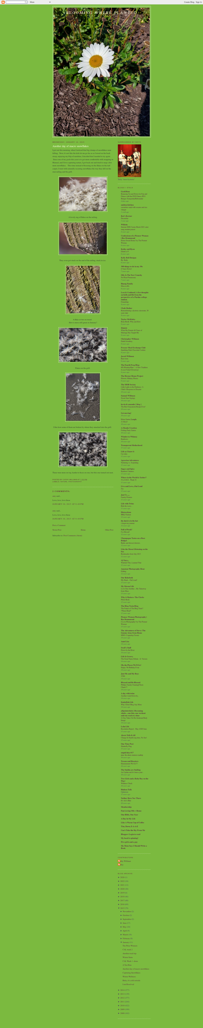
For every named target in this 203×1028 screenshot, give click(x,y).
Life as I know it (127, 451)
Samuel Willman (128, 395)
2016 (122, 904)
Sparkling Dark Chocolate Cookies (133, 350)
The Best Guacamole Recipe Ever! (133, 406)
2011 (122, 1001)
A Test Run (127, 965)
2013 (122, 994)
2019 (122, 892)
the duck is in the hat (129, 520)
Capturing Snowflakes (131, 972)
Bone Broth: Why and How (131, 321)
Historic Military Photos (129, 378)
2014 (122, 990)
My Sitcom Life (127, 586)
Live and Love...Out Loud (131, 486)
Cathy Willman (125, 861)
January (126, 942)
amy (54, 496)
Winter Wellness (129, 976)
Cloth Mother (126, 308)
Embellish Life (127, 702)
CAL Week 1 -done (130, 961)
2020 (122, 888)
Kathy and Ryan (128, 249)
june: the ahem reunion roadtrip (132, 755)
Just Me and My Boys (130, 673)
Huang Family (127, 283)
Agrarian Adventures (130, 460)
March (125, 934)
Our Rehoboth (127, 577)
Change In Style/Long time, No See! (134, 737)
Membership (126, 806)
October (126, 915)
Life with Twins (127, 503)
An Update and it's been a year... (132, 772)
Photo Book (125, 599)
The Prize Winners (130, 945)
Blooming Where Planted (101, 12)
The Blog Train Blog (129, 605)
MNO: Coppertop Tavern (130, 635)
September (127, 919)
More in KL (125, 286)
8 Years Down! (126, 269)
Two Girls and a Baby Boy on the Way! (134, 779)
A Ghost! (124, 421)
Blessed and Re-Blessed (130, 682)
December (124, 218)
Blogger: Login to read (130, 834)
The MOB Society (128, 384)
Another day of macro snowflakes (70, 146)
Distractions (126, 512)
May (124, 926)
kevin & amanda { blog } (131, 404)
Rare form (124, 358)
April (125, 930)
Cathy (121, 864)
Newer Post (56, 529)
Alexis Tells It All (128, 735)
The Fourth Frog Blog (130, 364)
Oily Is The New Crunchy (131, 275)
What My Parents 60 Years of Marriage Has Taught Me (131, 331)
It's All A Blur (126, 800)
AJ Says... (125, 560)
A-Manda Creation (129, 427)
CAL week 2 (128, 949)
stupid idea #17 (127, 752)
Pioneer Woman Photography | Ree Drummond (134, 618)
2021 (122, 885)
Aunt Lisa (125, 641)
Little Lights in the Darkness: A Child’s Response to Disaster (132, 388)
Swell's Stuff (126, 647)
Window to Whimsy (129, 436)
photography (75, 481)
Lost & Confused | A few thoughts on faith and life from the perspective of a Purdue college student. (134, 296)
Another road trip (129, 953)
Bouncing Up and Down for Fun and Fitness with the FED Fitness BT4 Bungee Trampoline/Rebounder (134, 196)
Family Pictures (126, 497)
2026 (122, 877)
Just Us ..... (125, 494)
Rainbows (124, 439)
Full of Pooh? (126, 529)
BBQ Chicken (126, 514)
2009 (122, 1009)
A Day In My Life (128, 818)
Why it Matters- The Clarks (132, 597)
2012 (122, 997)
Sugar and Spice (127, 468)
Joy (122, 488)
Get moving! (126, 413)
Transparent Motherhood (131, 445)
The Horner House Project (132, 375)
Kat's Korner (126, 215)
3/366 (123, 676)
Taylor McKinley (128, 319)
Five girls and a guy (129, 841)
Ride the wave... (126, 506)
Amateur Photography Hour (133, 568)
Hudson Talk (126, 789)
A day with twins (127, 693)
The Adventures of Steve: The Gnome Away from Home (133, 631)
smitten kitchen (127, 204)
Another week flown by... (130, 696)
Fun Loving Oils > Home (131, 810)
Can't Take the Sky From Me (133, 830)
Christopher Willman (130, 338)
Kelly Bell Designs (128, 257)
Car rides (124, 454)
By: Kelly (124, 260)
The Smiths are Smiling (131, 769)
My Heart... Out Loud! (129, 580)
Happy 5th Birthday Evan (130, 667)
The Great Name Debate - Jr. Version (134, 659)
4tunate (124, 327)
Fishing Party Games (128, 430)
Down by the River (127, 650)
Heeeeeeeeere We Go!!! (129, 763)
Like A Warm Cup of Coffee (132, 822)
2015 (122, 908)
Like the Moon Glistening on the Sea (134, 550)
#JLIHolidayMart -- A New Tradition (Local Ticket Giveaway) (134, 368)
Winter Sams (128, 957)
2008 (122, 1013)
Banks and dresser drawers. (130, 543)
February (126, 938)
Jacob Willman (127, 356)
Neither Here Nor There (131, 798)
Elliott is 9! (125, 251)
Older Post (109, 529)
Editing (123, 571)
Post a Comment (59, 525)
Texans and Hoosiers (129, 761)
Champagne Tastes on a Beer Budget (133, 539)
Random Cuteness (127, 471)
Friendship (125, 302)
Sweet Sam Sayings (128, 398)
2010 (122, 1005)
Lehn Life (125, 726)
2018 (122, 896)
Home (83, 529)
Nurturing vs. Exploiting (129, 462)
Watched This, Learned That (131, 562)
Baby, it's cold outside (131, 980)
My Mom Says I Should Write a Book (134, 846)
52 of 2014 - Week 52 (128, 480)
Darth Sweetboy (126, 341)
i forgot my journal (127, 523)
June (124, 923)
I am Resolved (128, 984)
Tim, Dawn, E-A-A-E (129, 826)
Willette (124, 224)
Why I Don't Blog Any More (131, 704)
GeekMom (125, 191)
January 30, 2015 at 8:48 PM (68, 504)
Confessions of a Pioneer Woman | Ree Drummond (134, 236)
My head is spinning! (129, 838)
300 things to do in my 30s (132, 266)
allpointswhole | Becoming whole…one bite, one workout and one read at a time (133, 713)
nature (63, 481)
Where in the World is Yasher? (134, 477)
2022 (122, 881)
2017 (122, 900)
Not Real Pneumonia (128, 277)
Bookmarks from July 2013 (131, 554)
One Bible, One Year (129, 814)
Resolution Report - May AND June (134, 729)
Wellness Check (126, 783)
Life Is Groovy (127, 656)
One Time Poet (127, 743)
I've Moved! (125, 532)
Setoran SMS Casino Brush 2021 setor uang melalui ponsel (134, 228)
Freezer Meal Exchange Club (133, 347)
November (127, 911)
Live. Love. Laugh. (129, 419)
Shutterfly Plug (126, 746)
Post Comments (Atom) (72, 535)
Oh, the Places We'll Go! (131, 665)
